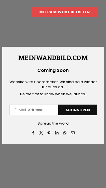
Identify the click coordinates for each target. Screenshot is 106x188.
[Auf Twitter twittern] (41, 132)
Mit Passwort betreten (64, 12)
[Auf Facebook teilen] (33, 132)
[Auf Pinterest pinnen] (49, 132)
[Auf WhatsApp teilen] (65, 132)
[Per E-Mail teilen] (73, 132)
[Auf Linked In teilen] (57, 132)
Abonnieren (77, 110)
